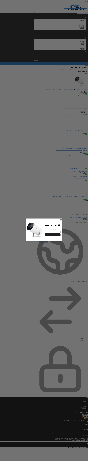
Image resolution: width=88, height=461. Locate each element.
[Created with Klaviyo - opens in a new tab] (44, 241)
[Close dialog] (61, 219)
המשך (53, 234)
